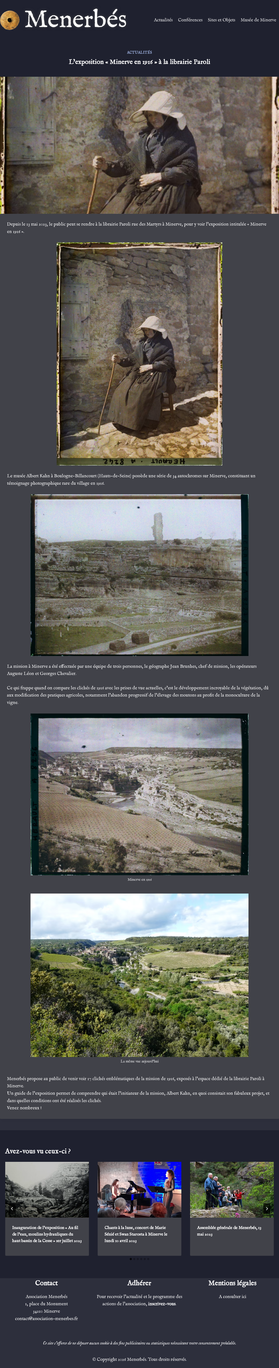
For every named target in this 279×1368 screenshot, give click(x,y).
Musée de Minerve (258, 20)
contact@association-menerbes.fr (46, 1319)
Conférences (190, 20)
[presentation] (47, 1190)
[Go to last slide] (12, 1208)
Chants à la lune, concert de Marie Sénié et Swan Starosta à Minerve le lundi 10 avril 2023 (136, 1234)
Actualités (163, 20)
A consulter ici (232, 1297)
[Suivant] (266, 1208)
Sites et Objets (221, 20)
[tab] (131, 1259)
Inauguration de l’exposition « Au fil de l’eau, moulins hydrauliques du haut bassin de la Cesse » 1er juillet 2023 (47, 1234)
